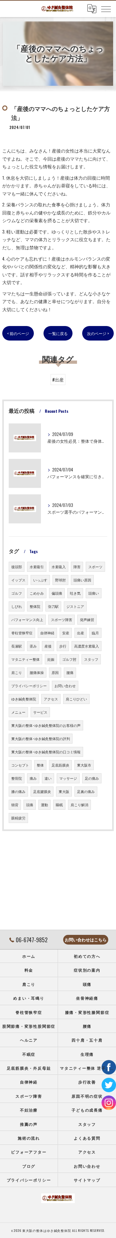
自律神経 (47, 632)
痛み (33, 778)
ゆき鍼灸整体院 (23, 698)
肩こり (16, 672)
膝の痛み (18, 791)
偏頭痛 (57, 593)
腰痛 (69, 672)
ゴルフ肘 (69, 659)
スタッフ (91, 659)
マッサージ (68, 778)
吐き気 (75, 593)
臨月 (95, 632)
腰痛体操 (37, 672)
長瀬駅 (16, 646)
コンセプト (20, 765)
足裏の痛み (86, 791)
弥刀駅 (53, 606)
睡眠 (59, 804)
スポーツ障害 (61, 619)
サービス (40, 712)
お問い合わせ (65, 685)
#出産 (58, 379)
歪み (33, 646)
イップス (18, 579)
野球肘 (60, 579)
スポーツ (95, 566)
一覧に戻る (58, 333)
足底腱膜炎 (42, 791)
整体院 (35, 606)
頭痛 (29, 804)
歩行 (62, 646)
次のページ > (98, 333)
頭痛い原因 (82, 579)
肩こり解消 (79, 804)
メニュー (18, 712)
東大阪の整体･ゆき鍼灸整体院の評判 (40, 738)
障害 (77, 566)
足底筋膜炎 (60, 765)
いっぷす (40, 579)
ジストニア (75, 606)
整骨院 (16, 778)
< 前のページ (18, 333)
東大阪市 (84, 765)
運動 (44, 804)
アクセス (51, 698)
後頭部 (16, 566)
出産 (80, 632)
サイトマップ (87, 1180)
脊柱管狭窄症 (22, 632)
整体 (40, 765)
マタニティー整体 (25, 659)
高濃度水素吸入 (86, 646)
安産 (65, 632)
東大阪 (64, 791)
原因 (55, 672)
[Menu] (106, 9)
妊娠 (50, 659)
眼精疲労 (18, 817)
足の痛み (92, 778)
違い (48, 778)
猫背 (14, 804)
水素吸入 (59, 566)
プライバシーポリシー (29, 685)
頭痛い (93, 593)
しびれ (16, 606)
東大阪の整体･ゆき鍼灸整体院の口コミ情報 (46, 751)
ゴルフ (16, 593)
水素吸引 (37, 566)
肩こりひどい (76, 698)
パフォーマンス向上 (27, 619)
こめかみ (37, 593)
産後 (48, 646)
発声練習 (87, 619)
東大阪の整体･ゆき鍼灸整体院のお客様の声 (46, 725)
